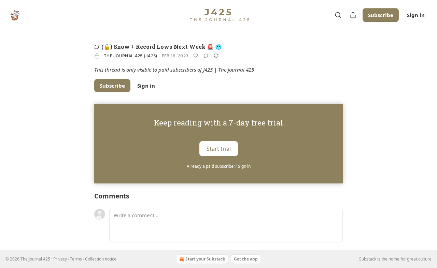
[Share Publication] (353, 15)
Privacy (60, 259)
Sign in (416, 15)
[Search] (338, 15)
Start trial (219, 148)
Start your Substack (205, 259)
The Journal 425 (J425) (131, 55)
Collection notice (100, 259)
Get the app (246, 259)
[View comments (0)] (205, 55)
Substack (367, 259)
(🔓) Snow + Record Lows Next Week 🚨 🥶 (161, 46)
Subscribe (380, 15)
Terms (76, 259)
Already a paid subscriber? (219, 166)
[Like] (195, 55)
